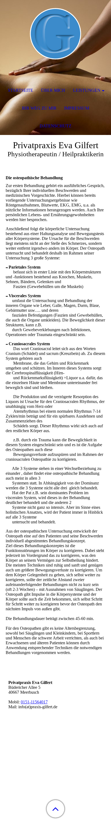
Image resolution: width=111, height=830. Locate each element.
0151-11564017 (34, 702)
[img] (55, 33)
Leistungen (86, 90)
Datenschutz (55, 126)
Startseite (20, 90)
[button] (55, 809)
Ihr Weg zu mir (39, 108)
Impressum (76, 108)
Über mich (53, 90)
